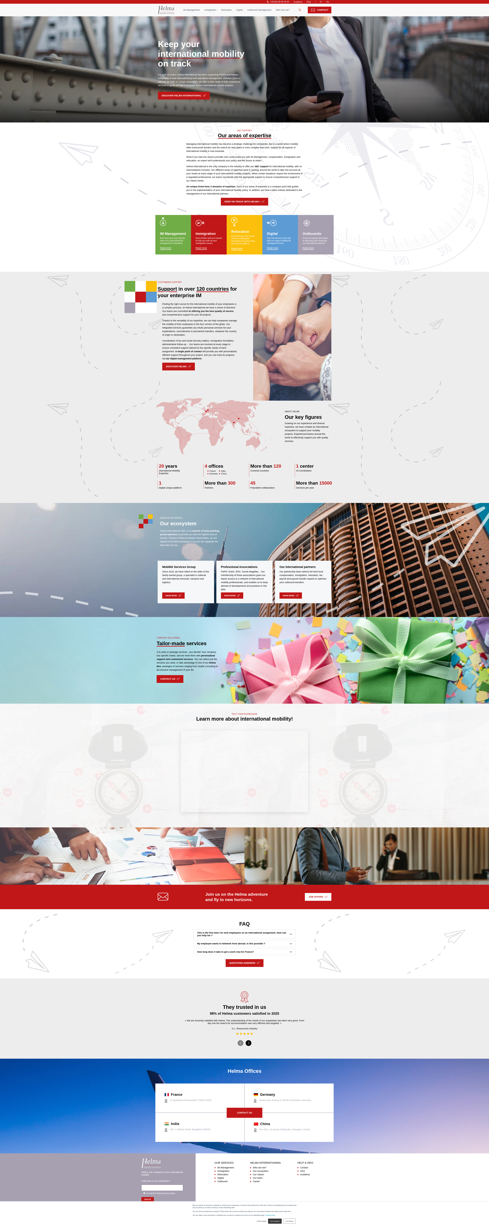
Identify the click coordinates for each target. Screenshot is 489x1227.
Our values (258, 1174)
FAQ (309, 2)
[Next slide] (248, 1043)
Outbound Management (259, 10)
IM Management (191, 10)
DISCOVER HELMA (176, 366)
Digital (239, 10)
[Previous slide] (240, 1043)
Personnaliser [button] (262, 1221)
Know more (171, 596)
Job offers (316, 897)
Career (256, 1181)
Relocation (226, 10)
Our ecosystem (260, 1171)
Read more (165, 248)
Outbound (222, 1181)
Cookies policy (270, 1215)
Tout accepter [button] (275, 1221)
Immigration (210, 10)
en (328, 2)
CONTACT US (167, 679)
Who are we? (282, 10)
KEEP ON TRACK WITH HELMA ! (242, 201)
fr (321, 2)
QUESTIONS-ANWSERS (242, 963)
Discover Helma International (181, 95)
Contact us (244, 1112)
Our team (257, 1178)
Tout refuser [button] (289, 1221)
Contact (322, 10)
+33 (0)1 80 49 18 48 (279, 2)
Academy (298, 2)
